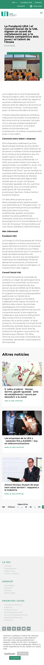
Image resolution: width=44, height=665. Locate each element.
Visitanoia (8, 620)
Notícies (19, 401)
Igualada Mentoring (13, 617)
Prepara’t (8, 607)
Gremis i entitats (11, 573)
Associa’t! (21, 6)
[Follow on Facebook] (19, 629)
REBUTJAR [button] (22, 653)
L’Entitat (8, 566)
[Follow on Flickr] (29, 629)
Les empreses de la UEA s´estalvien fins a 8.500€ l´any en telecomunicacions (21, 441)
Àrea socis (37, 6)
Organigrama (10, 568)
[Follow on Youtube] (24, 629)
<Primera (11, 507)
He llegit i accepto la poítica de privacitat (20, 542)
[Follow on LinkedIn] (14, 629)
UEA (13, 2)
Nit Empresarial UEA (13, 612)
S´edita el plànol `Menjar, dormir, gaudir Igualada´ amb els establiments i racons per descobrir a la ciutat (21, 393)
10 (26, 507)
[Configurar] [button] (9, 654)
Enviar (36, 546)
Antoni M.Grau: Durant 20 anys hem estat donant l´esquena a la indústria (22, 487)
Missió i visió (9, 571)
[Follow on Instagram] (4, 629)
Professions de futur (13, 605)
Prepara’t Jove (10, 610)
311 (39, 507)
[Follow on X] (9, 629)
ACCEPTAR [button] (15, 658)
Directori (38, 2)
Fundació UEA (26, 2)
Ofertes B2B (9, 593)
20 (31, 507)
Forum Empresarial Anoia (15, 615)
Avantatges (9, 585)
